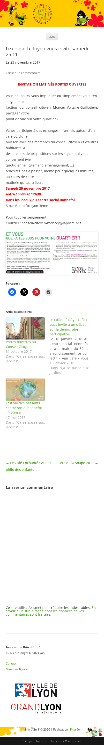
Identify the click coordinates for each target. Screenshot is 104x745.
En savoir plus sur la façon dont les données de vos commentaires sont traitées (51, 611)
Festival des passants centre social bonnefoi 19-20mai (24, 408)
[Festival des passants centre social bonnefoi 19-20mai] (25, 390)
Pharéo (39, 741)
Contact (11, 663)
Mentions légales (17, 669)
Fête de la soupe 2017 (78, 462)
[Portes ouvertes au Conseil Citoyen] (25, 328)
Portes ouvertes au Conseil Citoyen (21, 344)
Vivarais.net (73, 741)
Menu (52, 36)
